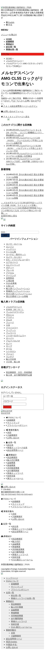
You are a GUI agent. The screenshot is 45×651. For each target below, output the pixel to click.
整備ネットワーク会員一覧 (23, 598)
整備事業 (11, 465)
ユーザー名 (8, 396)
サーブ (9, 346)
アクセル (10, 273)
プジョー (10, 354)
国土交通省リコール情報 (17, 296)
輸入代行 (16, 541)
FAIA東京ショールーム (22, 560)
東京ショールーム (15, 478)
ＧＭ (8, 325)
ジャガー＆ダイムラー (16, 336)
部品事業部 (12, 457)
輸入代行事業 (13, 460)
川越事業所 (12, 435)
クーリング (11, 275)
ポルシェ (10, 315)
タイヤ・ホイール (14, 244)
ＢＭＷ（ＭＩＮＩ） (15, 309)
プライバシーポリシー (17, 425)
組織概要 (11, 420)
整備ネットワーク (15, 473)
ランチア (10, 357)
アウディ (10, 317)
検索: (3, 232)
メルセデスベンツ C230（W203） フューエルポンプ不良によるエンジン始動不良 (24, 140)
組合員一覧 (16, 595)
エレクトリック (13, 265)
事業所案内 (11, 630)
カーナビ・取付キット (16, 254)
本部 (9, 433)
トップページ (12, 578)
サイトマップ (13, 423)
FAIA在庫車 (11, 283)
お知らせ (10, 286)
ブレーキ (10, 270)
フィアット (11, 330)
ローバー (10, 338)
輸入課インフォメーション (18, 288)
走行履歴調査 (13, 471)
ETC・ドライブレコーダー (18, 260)
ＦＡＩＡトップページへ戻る (16, 117)
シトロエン (11, 351)
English (11, 22)
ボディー (10, 268)
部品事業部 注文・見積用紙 (19, 372)
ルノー (9, 343)
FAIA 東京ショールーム (21, 627)
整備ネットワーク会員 (17, 448)
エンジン (10, 247)
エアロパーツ (12, 262)
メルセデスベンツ (14, 307)
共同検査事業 (13, 468)
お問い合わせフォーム (13, 111)
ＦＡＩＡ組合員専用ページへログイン (20, 106)
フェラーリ (11, 333)
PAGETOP (5, 413)
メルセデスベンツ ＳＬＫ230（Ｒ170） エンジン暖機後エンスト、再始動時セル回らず (25, 132)
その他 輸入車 (13, 362)
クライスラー (12, 328)
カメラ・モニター (14, 257)
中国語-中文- (11, 645)
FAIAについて (12, 581)
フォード (10, 323)
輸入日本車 (11, 359)
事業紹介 (10, 601)
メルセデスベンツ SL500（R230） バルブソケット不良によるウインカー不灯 (24, 148)
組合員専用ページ (15, 450)
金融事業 (11, 463)
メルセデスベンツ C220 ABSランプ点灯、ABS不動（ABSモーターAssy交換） (25, 161)
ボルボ (9, 320)
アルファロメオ (13, 341)
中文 (10, 25)
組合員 (10, 445)
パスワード (8, 401)
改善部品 (10, 278)
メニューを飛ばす (9, 35)
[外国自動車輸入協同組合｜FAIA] (16, 7)
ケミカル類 (11, 252)
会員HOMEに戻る (9, 216)
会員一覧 (10, 593)
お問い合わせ (13, 438)
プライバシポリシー (20, 590)
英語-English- (11, 642)
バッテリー (11, 249)
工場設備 (10, 281)
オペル (9, 349)
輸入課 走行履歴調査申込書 (19, 375)
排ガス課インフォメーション (19, 294)
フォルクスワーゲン (15, 312)
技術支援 (11, 476)
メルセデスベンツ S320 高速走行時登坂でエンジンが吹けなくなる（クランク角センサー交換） (21, 210)
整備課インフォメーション (18, 291)
